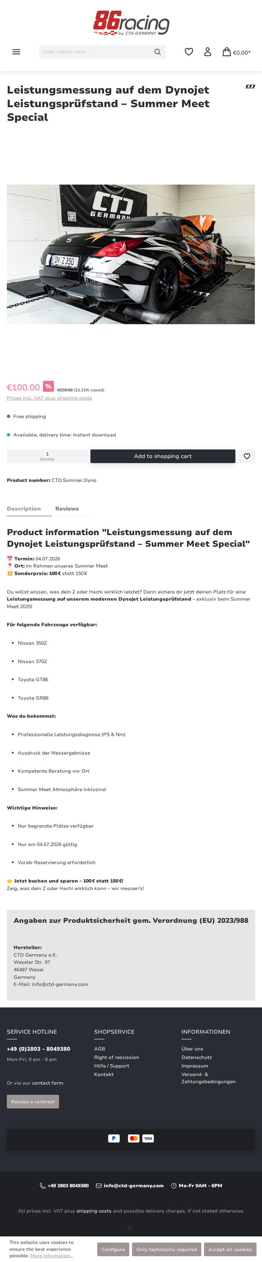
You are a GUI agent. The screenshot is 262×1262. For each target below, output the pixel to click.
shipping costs (94, 1211)
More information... (51, 1256)
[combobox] (94, 52)
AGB (99, 1049)
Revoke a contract (33, 1101)
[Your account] (207, 52)
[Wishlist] (188, 52)
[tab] (29, 509)
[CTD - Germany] (250, 86)
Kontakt (104, 1074)
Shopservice (114, 1032)
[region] (131, 256)
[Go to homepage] (131, 23)
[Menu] (16, 52)
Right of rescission (116, 1057)
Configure (113, 1249)
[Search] (158, 52)
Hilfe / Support (111, 1066)
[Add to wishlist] (247, 456)
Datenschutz (196, 1057)
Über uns (192, 1049)
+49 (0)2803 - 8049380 (38, 1049)
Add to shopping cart (163, 456)
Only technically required (166, 1249)
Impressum (194, 1066)
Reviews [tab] (67, 509)
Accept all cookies (230, 1249)
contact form (47, 1083)
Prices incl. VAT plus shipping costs (49, 398)
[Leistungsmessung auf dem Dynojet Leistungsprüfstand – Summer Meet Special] (131, 254)
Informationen (205, 1032)
